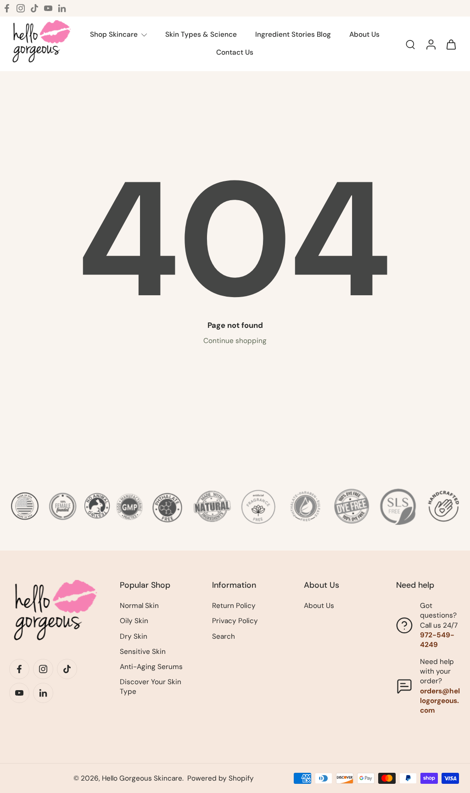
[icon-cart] (451, 44)
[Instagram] (21, 8)
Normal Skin (139, 605)
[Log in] (430, 43)
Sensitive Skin (143, 651)
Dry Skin (133, 636)
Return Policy (234, 605)
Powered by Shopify (220, 778)
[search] (410, 44)
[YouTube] (48, 8)
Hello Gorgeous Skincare (142, 778)
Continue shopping (235, 340)
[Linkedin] (62, 8)
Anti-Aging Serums (151, 666)
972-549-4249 (437, 639)
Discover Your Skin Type (150, 686)
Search (223, 636)
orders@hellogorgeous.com (440, 700)
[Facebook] (7, 8)
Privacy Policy (235, 620)
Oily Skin (134, 620)
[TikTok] (34, 8)
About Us (319, 605)
